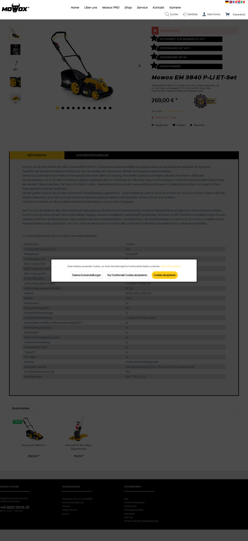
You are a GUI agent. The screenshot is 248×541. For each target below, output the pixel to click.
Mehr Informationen (171, 266)
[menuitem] (75, 9)
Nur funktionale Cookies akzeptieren (127, 275)
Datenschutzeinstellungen (86, 275)
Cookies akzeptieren (165, 275)
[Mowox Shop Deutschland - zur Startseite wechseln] (15, 7)
